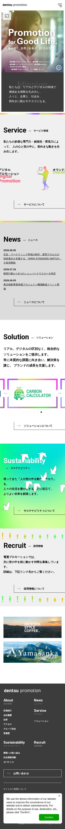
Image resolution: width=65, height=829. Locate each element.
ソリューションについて (38, 425)
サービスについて (34, 204)
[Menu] (59, 5)
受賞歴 (6, 733)
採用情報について (34, 588)
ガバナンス (8, 762)
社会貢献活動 (9, 757)
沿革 (5, 719)
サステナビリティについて (39, 510)
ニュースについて (34, 302)
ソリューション (41, 721)
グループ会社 (9, 729)
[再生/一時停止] (59, 67)
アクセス (7, 724)
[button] (24, 412)
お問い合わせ (21, 773)
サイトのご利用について (14, 789)
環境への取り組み (11, 753)
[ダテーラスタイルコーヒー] (32, 627)
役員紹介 (7, 710)
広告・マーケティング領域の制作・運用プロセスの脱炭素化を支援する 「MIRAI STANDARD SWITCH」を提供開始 (32, 258)
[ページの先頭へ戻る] (63, 662)
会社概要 (7, 715)
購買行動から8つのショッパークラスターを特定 (29, 273)
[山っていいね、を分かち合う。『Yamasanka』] (32, 652)
